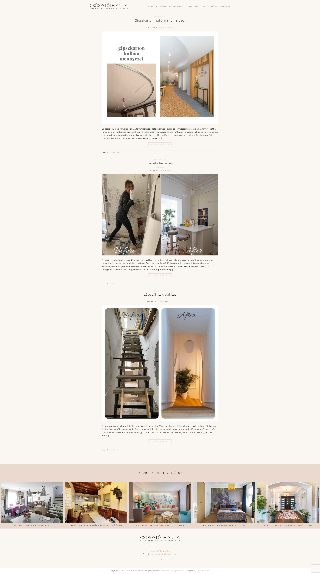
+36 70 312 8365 (162, 551)
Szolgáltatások (176, 6)
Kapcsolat (225, 6)
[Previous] (9, 489)
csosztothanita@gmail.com (163, 554)
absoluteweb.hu (203, 571)
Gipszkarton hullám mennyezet (160, 20)
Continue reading (160, 144)
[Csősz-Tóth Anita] (109, 6)
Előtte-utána (160, 17)
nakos (169, 27)
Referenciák (193, 6)
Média (214, 6)
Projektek (152, 6)
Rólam (163, 6)
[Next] (310, 489)
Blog (204, 6)
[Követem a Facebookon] (157, 560)
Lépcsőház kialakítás (160, 294)
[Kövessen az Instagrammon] (161, 560)
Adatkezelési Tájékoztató (173, 571)
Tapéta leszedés (160, 163)
